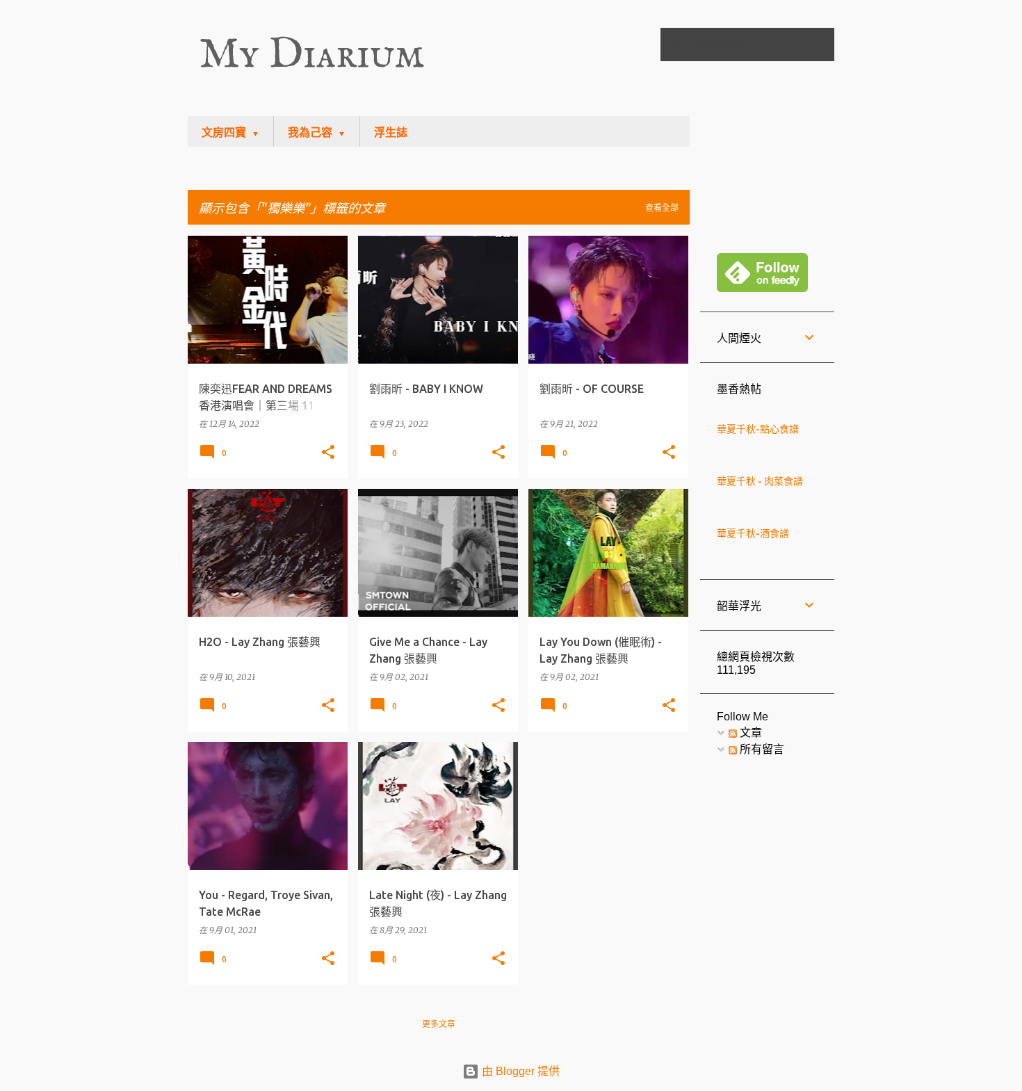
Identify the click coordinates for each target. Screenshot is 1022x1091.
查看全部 (662, 208)
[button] (328, 453)
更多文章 (438, 1024)
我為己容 (310, 132)
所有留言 (760, 749)
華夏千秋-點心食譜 (758, 429)
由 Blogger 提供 (519, 1071)
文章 (749, 732)
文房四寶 (224, 132)
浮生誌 (390, 132)
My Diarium (311, 55)
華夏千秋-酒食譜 (753, 533)
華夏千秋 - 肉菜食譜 (760, 481)
